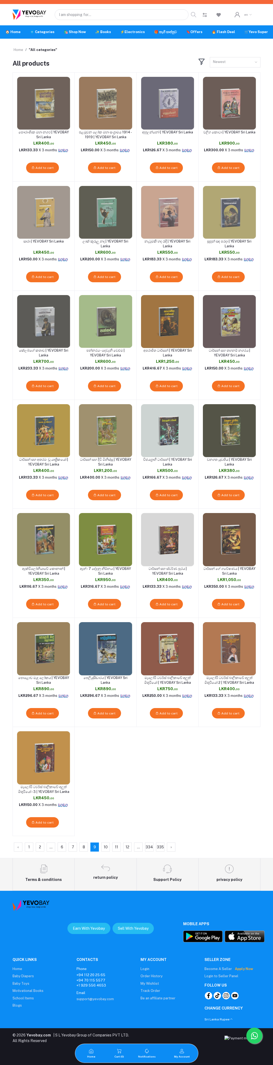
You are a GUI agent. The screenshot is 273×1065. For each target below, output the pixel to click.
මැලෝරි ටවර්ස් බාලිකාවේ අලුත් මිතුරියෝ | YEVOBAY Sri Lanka (167, 680)
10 (106, 847)
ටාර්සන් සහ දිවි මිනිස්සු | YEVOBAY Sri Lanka (105, 462)
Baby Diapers (23, 976)
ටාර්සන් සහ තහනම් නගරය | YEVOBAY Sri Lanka (229, 352)
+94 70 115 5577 (91, 980)
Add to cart (44, 168)
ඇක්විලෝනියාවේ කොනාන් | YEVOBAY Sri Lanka (43, 571)
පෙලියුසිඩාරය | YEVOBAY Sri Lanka (105, 680)
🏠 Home (13, 32)
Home (18, 50)
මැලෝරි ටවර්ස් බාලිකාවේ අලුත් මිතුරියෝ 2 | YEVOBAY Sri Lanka (229, 680)
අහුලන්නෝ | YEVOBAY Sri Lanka (167, 132)
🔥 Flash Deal (223, 32)
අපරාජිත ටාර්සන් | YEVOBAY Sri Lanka (167, 352)
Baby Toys (21, 983)
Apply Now (244, 969)
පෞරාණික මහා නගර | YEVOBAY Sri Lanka (43, 134)
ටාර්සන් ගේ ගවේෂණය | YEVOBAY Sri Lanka (229, 571)
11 (116, 847)
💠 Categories (42, 32)
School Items (23, 998)
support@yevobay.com (95, 999)
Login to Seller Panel (221, 976)
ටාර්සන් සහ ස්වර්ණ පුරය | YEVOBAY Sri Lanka (167, 571)
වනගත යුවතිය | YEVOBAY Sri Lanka (229, 462)
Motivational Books (28, 991)
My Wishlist (149, 983)
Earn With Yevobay (89, 928)
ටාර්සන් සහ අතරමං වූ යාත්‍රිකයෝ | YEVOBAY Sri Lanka (43, 462)
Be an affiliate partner (157, 998)
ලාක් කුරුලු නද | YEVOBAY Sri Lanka (105, 243)
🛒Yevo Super (256, 32)
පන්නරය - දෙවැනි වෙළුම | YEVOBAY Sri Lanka (105, 352)
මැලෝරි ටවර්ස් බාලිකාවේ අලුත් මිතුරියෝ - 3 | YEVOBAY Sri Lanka (43, 789)
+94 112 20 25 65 (91, 975)
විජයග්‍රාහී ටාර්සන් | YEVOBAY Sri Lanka (167, 462)
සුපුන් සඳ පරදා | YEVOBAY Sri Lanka (229, 243)
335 (160, 847)
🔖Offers (194, 32)
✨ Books (103, 32)
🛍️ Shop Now (75, 32)
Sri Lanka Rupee (217, 1019)
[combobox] (235, 62)
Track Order (150, 991)
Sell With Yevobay (133, 928)
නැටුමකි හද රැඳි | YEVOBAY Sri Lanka (167, 243)
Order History (151, 976)
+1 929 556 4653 (91, 985)
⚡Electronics (132, 32)
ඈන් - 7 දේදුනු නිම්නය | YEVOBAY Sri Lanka (105, 571)
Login (144, 969)
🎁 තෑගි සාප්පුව (165, 32)
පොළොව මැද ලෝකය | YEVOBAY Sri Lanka (43, 680)
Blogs (17, 1005)
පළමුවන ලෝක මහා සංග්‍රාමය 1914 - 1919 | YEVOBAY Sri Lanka (105, 134)
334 (149, 847)
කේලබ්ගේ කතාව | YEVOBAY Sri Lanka (43, 352)
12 (127, 847)
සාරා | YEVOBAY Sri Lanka (43, 241)
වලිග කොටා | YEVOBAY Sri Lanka (229, 132)
